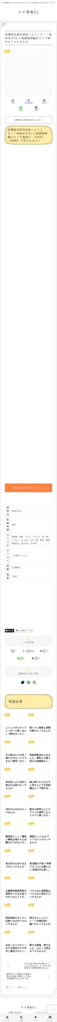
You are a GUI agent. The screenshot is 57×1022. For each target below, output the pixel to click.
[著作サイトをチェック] (22, 682)
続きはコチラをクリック (28, 487)
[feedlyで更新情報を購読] (28, 682)
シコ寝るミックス (26, 631)
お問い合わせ (15, 1012)
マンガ (10, 631)
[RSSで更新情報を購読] (34, 682)
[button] (36, 109)
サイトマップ (42, 1012)
